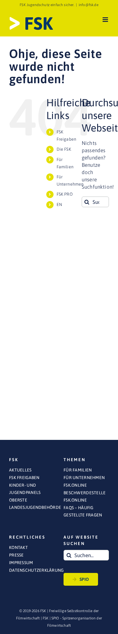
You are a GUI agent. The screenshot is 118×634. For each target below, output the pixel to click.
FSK (46, 618)
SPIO (84, 579)
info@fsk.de (88, 5)
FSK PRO (65, 194)
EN (59, 204)
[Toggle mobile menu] (106, 19)
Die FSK (64, 149)
